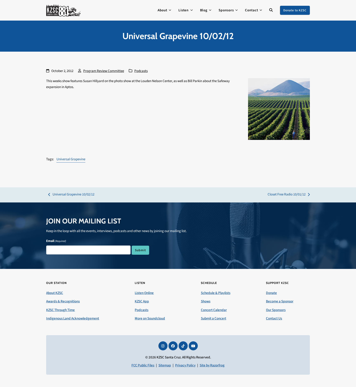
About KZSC (54, 293)
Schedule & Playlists (215, 293)
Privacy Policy (185, 365)
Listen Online (144, 293)
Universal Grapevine (70, 159)
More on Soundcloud (150, 318)
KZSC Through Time (60, 310)
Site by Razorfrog (212, 365)
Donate (271, 293)
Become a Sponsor (279, 301)
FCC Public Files (142, 365)
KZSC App (142, 301)
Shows (205, 301)
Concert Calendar (214, 310)
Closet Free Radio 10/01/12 (287, 195)
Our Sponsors (276, 310)
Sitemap (164, 365)
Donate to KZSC (295, 10)
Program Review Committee (103, 71)
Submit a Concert (213, 318)
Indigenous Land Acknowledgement (72, 318)
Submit (140, 250)
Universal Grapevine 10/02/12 (71, 195)
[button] (271, 10)
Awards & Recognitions (63, 301)
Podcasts (141, 71)
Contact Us (274, 318)
